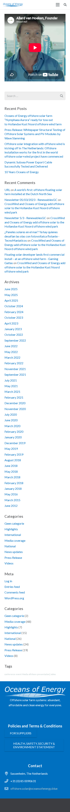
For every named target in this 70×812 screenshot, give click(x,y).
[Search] (65, 4)
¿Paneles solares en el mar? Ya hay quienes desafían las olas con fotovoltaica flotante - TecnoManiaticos (31, 236)
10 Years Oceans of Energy (21, 172)
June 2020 (11, 420)
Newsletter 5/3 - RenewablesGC (25, 218)
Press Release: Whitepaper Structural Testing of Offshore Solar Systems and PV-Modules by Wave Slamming (34, 134)
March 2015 (12, 500)
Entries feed (12, 586)
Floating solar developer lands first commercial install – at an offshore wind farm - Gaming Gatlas (34, 259)
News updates (13, 552)
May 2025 (11, 295)
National (10, 546)
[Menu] (57, 4)
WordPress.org (14, 598)
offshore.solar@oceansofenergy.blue (33, 788)
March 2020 (12, 426)
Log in (8, 581)
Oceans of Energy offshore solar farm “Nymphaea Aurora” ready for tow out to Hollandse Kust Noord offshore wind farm (33, 120)
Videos (8, 563)
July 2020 (10, 414)
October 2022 (13, 334)
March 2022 (12, 357)
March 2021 (12, 391)
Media (25, 674)
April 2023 (11, 323)
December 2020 (14, 403)
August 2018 (12, 460)
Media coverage (14, 540)
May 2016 (11, 494)
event (19, 674)
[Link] (13, 5)
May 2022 (11, 352)
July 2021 (10, 380)
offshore (33, 674)
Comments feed (14, 592)
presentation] (43, 674)
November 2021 (15, 369)
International (12, 534)
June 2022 (11, 346)
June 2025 (11, 289)
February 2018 (13, 483)
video (53, 674)
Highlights (11, 529)
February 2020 (13, 431)
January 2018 (13, 488)
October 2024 (13, 306)
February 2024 (13, 312)
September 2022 (15, 340)
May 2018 (11, 471)
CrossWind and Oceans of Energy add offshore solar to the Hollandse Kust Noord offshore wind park (34, 208)
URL (7, 190)
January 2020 (13, 437)
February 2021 (13, 397)
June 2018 (11, 465)
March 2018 (12, 477)
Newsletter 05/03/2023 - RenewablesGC (30, 199)
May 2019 (11, 448)
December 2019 (14, 443)
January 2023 (13, 329)
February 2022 (13, 363)
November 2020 (15, 409)
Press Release (13, 557)
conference (9, 674)
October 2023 (13, 317)
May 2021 (11, 386)
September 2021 (15, 374)
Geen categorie (14, 523)
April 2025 (11, 300)
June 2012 (11, 505)
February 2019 (13, 454)
